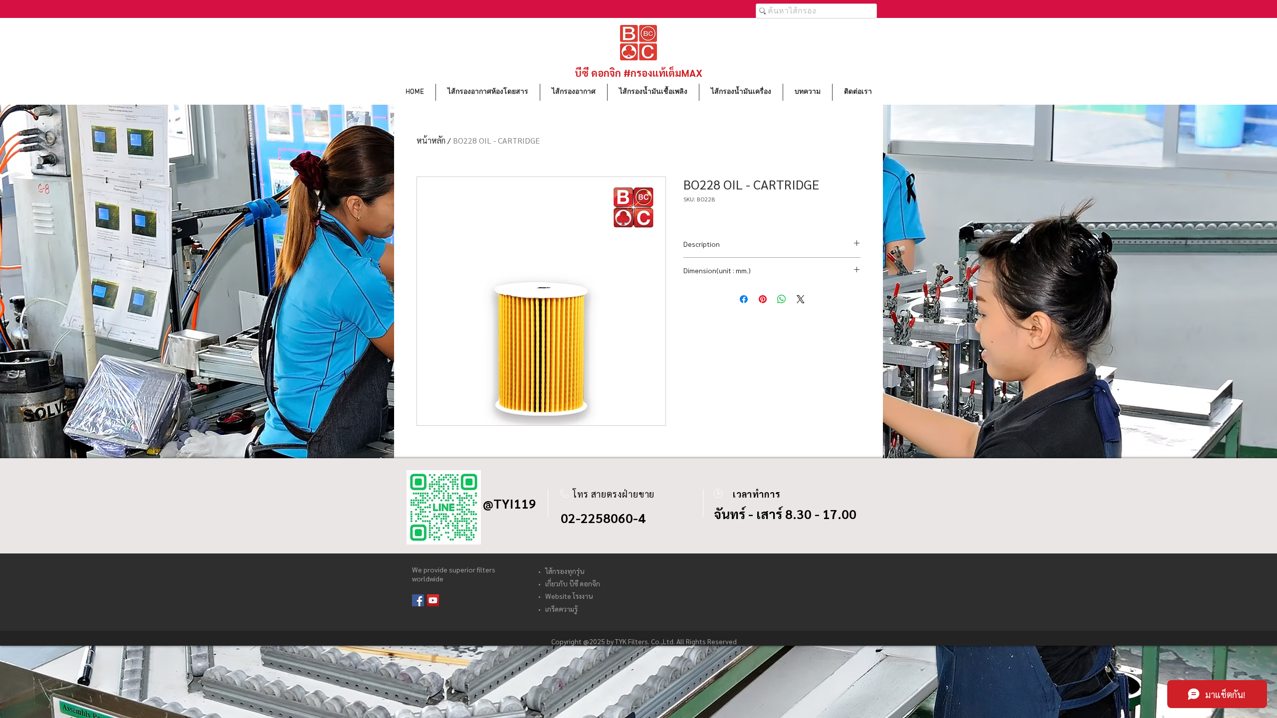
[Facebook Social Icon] (418, 600)
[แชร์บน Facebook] (744, 299)
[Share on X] (801, 299)
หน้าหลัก (431, 140)
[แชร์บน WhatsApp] (782, 299)
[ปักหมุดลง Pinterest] (763, 299)
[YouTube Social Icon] (433, 600)
